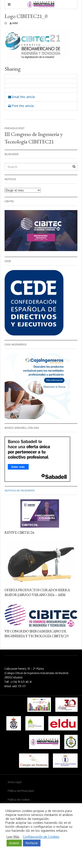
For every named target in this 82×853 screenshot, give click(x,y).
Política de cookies (19, 799)
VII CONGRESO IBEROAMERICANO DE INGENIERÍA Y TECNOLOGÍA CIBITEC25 (37, 633)
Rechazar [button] (32, 843)
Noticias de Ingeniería (20, 490)
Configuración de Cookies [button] (41, 837)
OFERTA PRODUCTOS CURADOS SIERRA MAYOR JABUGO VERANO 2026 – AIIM (37, 592)
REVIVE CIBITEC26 (19, 532)
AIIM (15, 23)
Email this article (23, 97)
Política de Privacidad (21, 790)
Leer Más (13, 837)
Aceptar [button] (14, 843)
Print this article (22, 106)
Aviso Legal (14, 782)
